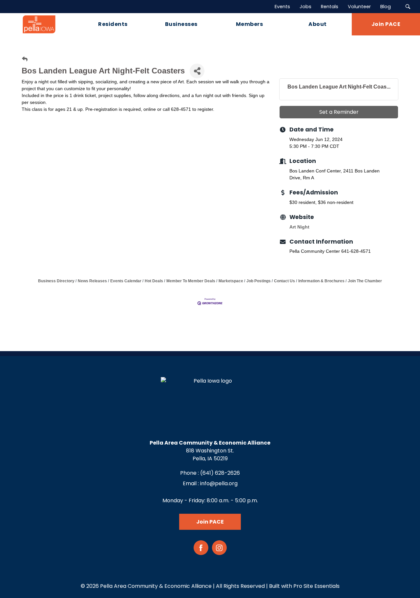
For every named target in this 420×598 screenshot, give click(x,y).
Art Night (299, 226)
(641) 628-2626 (220, 473)
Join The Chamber (365, 281)
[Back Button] (25, 59)
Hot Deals (154, 281)
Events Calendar (125, 281)
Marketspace (231, 281)
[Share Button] (197, 71)
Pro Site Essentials (316, 586)
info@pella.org (219, 483)
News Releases (92, 281)
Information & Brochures (321, 281)
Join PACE (210, 522)
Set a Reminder (339, 112)
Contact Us (284, 281)
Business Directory (56, 281)
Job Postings (258, 281)
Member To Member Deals (190, 281)
